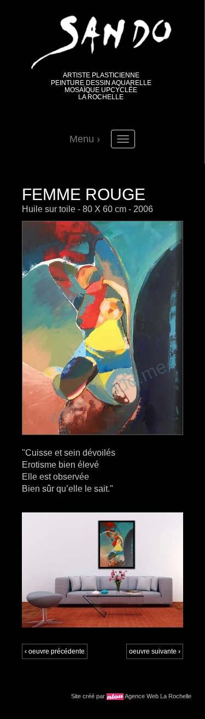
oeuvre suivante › (154, 651)
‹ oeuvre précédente (55, 651)
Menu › (84, 139)
